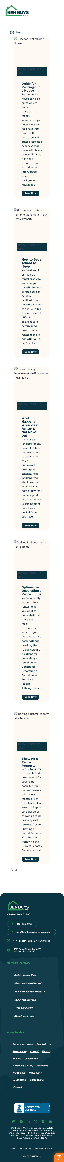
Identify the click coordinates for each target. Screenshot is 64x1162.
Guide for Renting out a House (31, 87)
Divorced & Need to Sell (28, 983)
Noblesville (35, 1072)
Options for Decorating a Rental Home (31, 590)
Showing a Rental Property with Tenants (32, 764)
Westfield (18, 1087)
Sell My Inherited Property (29, 991)
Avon (30, 1044)
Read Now (30, 193)
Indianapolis (37, 1080)
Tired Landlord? (23, 1008)
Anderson (18, 1044)
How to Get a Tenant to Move (31, 263)
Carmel (34, 1051)
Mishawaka (19, 1072)
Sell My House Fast (25, 975)
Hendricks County (23, 1065)
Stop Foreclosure (24, 1016)
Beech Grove (43, 1044)
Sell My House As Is (25, 999)
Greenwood (31, 1058)
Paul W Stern (35, 1156)
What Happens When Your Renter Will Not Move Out (30, 426)
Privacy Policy (45, 1148)
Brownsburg (20, 1051)
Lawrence (42, 1065)
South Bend (19, 1080)
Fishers (17, 1058)
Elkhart (46, 1051)
